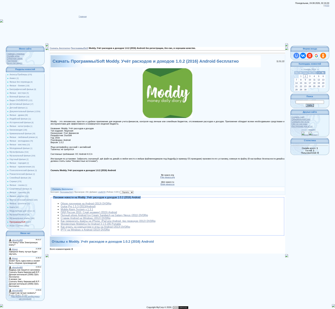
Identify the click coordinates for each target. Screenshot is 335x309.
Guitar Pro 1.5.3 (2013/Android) (78, 206)
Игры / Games (16, 225)
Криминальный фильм (20, 133)
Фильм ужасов (16, 196)
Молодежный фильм (19, 148)
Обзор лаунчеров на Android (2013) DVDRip (86, 203)
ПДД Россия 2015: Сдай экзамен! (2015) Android (89, 212)
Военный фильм (17, 96)
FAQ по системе (299, 124)
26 (319, 86)
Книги (12, 207)
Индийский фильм (18, 119)
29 (301, 89)
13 (323, 80)
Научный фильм (17, 159)
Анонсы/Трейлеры (18, 74)
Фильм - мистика (17, 144)
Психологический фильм (21, 170)
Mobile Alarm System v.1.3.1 (77, 209)
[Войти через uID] (296, 56)
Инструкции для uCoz (302, 126)
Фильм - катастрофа (19, 126)
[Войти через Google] (316, 56)
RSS (327, 5)
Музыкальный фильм (20, 155)
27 (323, 86)
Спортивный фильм (19, 189)
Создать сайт (298, 117)
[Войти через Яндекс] (310, 56)
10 (310, 80)
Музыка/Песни (16, 214)
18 (314, 83)
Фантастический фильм (21, 200)
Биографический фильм (21, 89)
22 (301, 86)
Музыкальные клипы (19, 218)
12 (319, 80)
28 (296, 89)
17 (310, 83)
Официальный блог (301, 119)
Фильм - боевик (17, 85)
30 (305, 89)
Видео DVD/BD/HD (18, 100)
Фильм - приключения (20, 166)
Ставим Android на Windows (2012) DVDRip (86, 218)
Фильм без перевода (19, 82)
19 (319, 83)
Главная (83, 16)
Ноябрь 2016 (310, 69)
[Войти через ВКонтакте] (303, 56)
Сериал (13, 181)
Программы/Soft (17, 222)
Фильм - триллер (17, 192)
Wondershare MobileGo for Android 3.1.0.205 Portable (91, 223)
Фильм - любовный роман (22, 137)
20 (323, 83)
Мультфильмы (16, 152)
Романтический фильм (20, 174)
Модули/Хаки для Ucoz (20, 211)
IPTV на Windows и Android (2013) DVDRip (85, 229)
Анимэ (12, 78)
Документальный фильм (21, 111)
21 (296, 86)
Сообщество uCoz (300, 121)
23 (305, 86)
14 (296, 83)
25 (314, 86)
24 (310, 86)
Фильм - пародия (17, 163)
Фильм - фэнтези (17, 203)
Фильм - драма (16, 115)
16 (305, 83)
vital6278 (101, 192)
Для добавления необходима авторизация (25, 297)
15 (301, 83)
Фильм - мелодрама (19, 141)
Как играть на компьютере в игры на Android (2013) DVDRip (95, 226)
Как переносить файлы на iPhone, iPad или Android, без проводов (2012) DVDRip (108, 221)
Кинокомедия (15, 130)
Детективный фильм (19, 104)
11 (314, 80)
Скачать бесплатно (60, 48)
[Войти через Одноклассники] (323, 56)
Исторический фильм (20, 122)
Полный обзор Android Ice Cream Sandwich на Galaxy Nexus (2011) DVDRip (104, 215)
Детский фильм (17, 107)
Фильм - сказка (16, 185)
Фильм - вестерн (17, 93)
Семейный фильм (18, 178)
